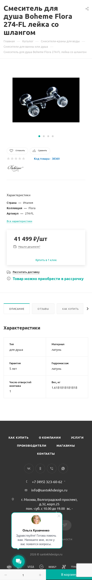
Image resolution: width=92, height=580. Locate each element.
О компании (50, 437)
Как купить (70, 308)
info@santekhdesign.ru (49, 490)
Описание (16, 308)
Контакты (46, 453)
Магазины (65, 445)
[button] (39, 136)
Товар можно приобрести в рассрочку (48, 278)
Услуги (77, 437)
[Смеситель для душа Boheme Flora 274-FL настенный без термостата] (46, 99)
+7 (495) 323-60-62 (47, 481)
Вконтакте (29, 468)
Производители (31, 445)
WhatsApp (63, 468)
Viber (51, 468)
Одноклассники (40, 468)
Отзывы (43, 308)
